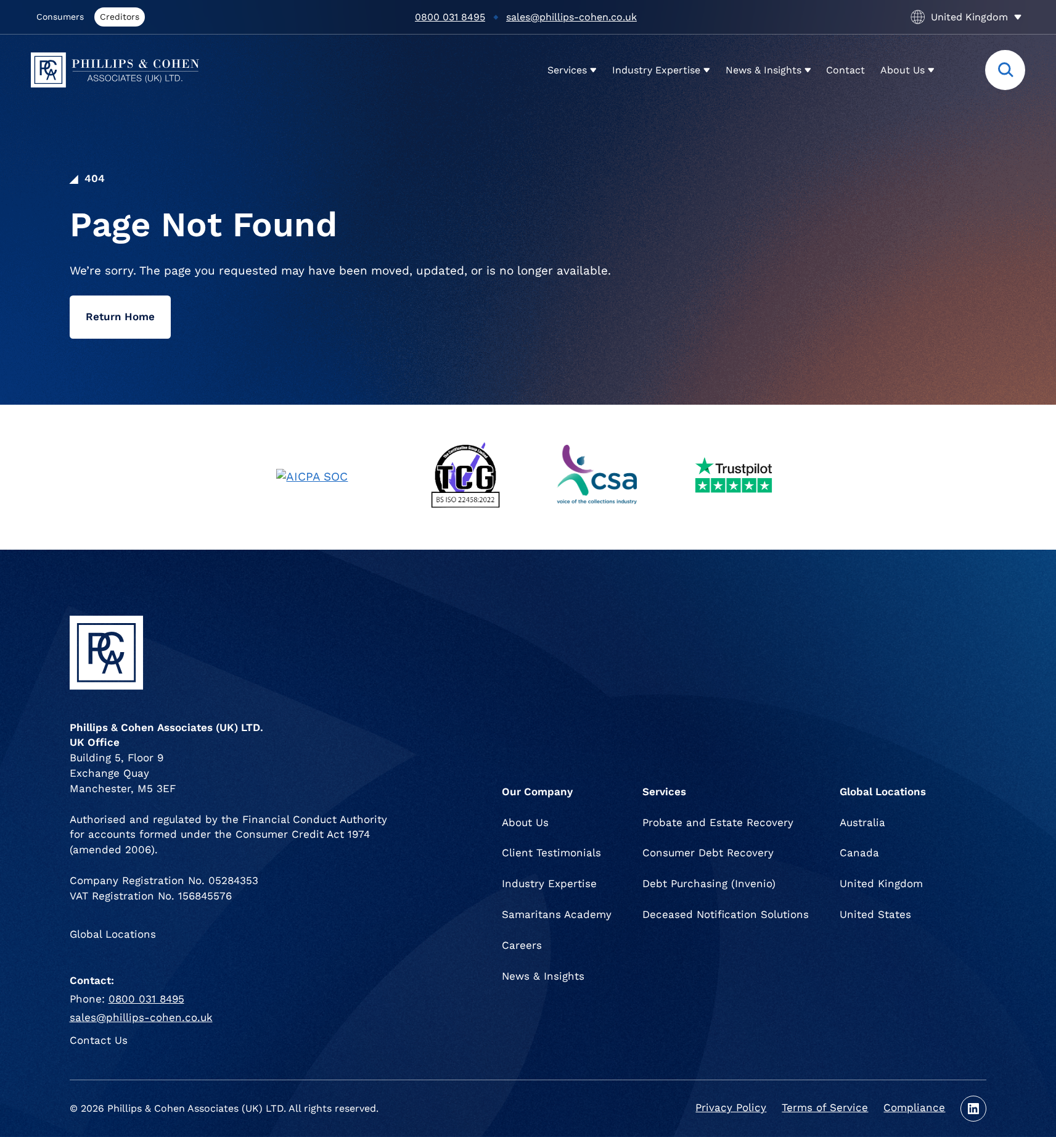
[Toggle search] (1005, 70)
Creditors (119, 17)
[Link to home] (115, 70)
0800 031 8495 (450, 17)
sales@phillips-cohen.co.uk (571, 17)
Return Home (120, 317)
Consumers (60, 17)
